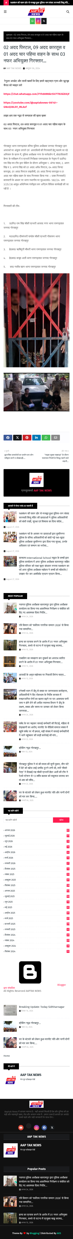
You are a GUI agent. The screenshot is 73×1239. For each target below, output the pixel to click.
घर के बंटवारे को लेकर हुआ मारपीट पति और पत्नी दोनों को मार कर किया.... (44, 794)
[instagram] (38, 21)
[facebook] (44, 1127)
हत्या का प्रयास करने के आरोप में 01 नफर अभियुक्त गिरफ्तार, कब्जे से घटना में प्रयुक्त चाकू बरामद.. (43, 643)
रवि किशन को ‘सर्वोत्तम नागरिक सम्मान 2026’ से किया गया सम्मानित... (44, 627)
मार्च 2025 (37, 918)
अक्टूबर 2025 (37, 879)
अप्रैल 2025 (37, 912)
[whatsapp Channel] (32, 21)
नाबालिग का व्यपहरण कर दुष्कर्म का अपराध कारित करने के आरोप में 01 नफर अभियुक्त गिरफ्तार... (42, 660)
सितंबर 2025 (37, 885)
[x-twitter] (44, 21)
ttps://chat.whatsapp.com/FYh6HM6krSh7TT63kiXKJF (37, 94)
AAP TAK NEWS (14, 68)
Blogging (34, 1233)
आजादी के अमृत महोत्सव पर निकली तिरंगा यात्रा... (42, 674)
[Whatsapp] (28, 1126)
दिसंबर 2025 (37, 868)
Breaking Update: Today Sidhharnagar (41, 1006)
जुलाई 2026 (37, 835)
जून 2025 (37, 901)
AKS (59, 1233)
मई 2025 (37, 907)
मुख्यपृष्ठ (9, 35)
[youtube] (21, 1127)
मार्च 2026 (37, 857)
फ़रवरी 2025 (37, 924)
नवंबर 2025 (37, 874)
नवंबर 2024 (37, 940)
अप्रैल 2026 (37, 852)
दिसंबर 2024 (37, 935)
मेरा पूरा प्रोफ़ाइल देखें (27, 1079)
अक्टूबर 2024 (37, 946)
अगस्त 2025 (37, 890)
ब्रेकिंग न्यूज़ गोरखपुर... (30, 748)
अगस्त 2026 (37, 830)
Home (7, 1055)
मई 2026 (37, 846)
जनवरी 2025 (37, 929)
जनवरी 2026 (37, 863)
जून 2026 (37, 841)
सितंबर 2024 (37, 951)
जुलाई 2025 (37, 896)
